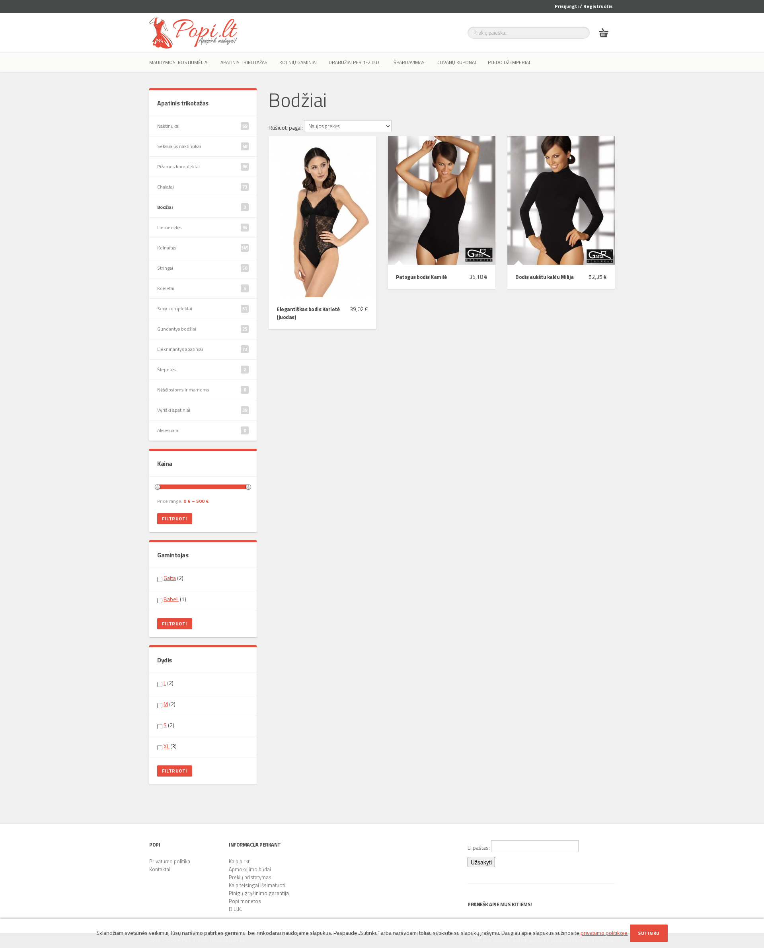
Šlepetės (201, 369)
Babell (171, 599)
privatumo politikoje (604, 933)
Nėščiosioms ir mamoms (201, 389)
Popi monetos (245, 901)
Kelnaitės (202, 247)
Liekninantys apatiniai (202, 349)
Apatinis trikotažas (243, 62)
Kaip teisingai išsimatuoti (257, 885)
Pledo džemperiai (509, 62)
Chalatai (202, 187)
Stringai (202, 268)
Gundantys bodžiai (202, 329)
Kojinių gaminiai (298, 62)
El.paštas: (479, 847)
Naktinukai (202, 126)
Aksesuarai (201, 430)
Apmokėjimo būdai (250, 869)
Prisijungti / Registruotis (584, 6)
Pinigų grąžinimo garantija (259, 893)
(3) (170, 746)
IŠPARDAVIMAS (408, 62)
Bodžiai (201, 207)
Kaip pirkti (240, 861)
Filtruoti (174, 518)
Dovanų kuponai (456, 62)
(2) (173, 578)
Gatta (170, 578)
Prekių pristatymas (250, 877)
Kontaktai (159, 869)
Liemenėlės (202, 227)
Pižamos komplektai (202, 166)
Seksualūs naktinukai (202, 146)
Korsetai (201, 288)
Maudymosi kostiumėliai (179, 62)
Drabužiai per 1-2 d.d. (354, 62)
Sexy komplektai (202, 308)
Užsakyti (481, 862)
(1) (175, 599)
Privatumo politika (169, 861)
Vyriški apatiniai (202, 410)
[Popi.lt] (193, 33)
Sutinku (649, 933)
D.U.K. (235, 909)
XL (166, 746)
